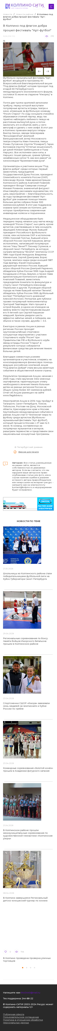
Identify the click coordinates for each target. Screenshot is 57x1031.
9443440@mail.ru (30, 992)
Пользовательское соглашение (21, 1017)
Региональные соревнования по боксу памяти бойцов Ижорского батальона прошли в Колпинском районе (25, 641)
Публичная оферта (13, 1014)
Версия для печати (28, 452)
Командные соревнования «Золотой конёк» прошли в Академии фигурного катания (28, 769)
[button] (22, 967)
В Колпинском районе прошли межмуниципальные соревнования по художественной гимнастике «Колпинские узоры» (28, 834)
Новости (7, 14)
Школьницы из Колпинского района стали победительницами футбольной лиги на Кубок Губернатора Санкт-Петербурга (27, 576)
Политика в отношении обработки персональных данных (23, 1021)
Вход (43, 7)
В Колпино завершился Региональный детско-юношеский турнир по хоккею (25, 899)
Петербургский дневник (30, 447)
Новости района (24, 14)
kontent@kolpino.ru (22, 487)
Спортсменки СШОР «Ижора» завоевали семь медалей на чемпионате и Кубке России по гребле (26, 706)
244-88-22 (27, 998)
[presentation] (39, 71)
